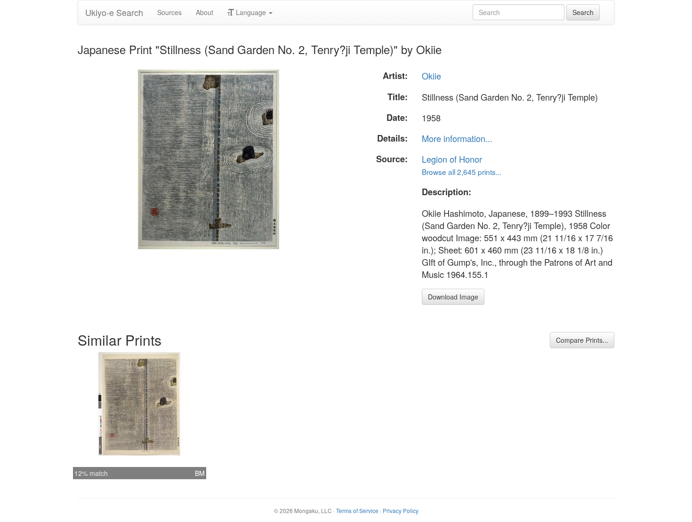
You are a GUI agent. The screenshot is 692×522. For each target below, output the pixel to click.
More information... (457, 138)
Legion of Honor (452, 159)
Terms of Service (357, 510)
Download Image (453, 296)
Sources (169, 12)
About (204, 12)
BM (200, 473)
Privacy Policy (400, 510)
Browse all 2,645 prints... (461, 171)
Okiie (431, 76)
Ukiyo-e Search (114, 12)
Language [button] (251, 12)
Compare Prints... (582, 340)
